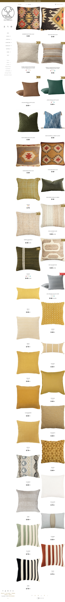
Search (8, 26)
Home (8, 60)
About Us (3, 593)
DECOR (7, 36)
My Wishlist (8, 68)
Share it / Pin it (60, 4)
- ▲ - (8, 598)
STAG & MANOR (11, 596)
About (8, 62)
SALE (8, 55)
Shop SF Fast (8, 66)
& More (8, 64)
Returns (6, 594)
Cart (11, 26)
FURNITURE (8, 42)
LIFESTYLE (8, 39)
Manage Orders (8, 72)
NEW (8, 33)
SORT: (26, 4)
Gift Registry (7, 70)
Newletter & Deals (8, 74)
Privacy (10, 594)
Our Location (8, 593)
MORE (8, 52)
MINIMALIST (8, 45)
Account (4, 26)
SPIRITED (8, 48)
